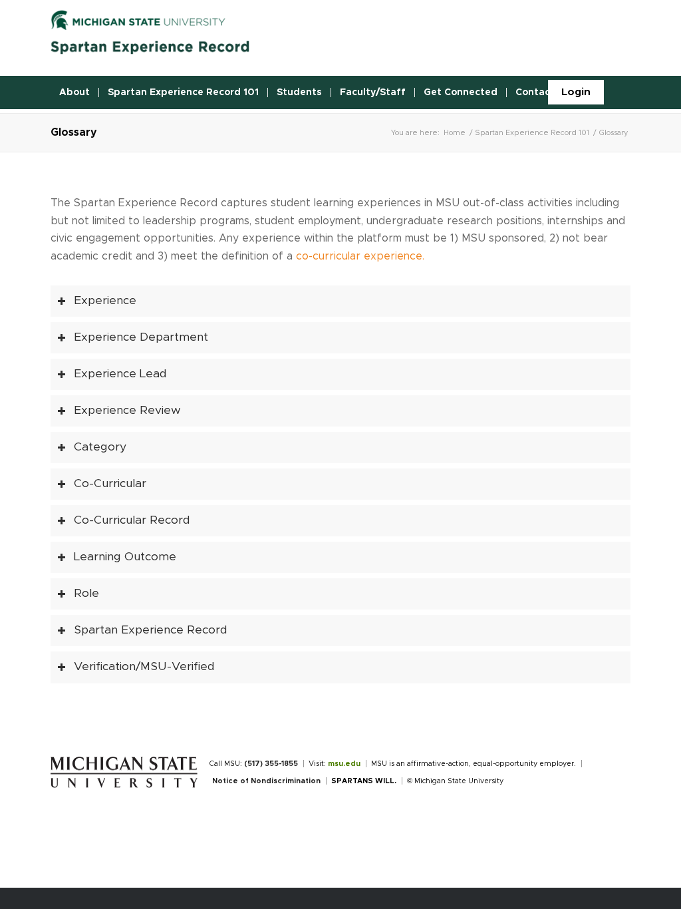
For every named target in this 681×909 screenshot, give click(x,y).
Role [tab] (86, 594)
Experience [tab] (105, 301)
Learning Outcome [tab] (125, 557)
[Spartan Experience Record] (150, 36)
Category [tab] (100, 447)
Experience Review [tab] (127, 411)
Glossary (74, 132)
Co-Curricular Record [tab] (132, 520)
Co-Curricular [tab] (110, 484)
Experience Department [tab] (141, 337)
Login (576, 92)
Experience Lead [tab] (120, 374)
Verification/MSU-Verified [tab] (144, 667)
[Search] (622, 92)
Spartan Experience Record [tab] (150, 630)
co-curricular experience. (360, 256)
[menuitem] (576, 92)
